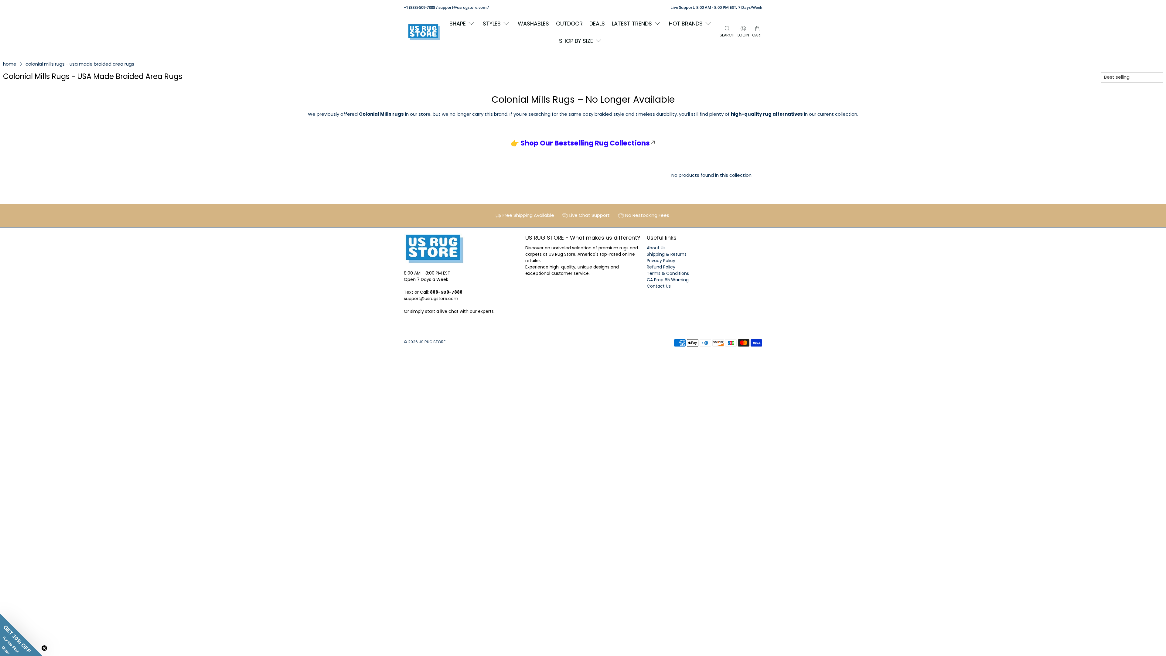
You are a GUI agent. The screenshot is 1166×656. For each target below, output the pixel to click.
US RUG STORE (432, 341)
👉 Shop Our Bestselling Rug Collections (580, 143)
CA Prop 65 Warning (668, 280)
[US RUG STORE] (424, 32)
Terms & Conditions (668, 273)
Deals (597, 23)
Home (9, 64)
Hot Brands (686, 23)
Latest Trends (632, 23)
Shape (457, 23)
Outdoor (569, 23)
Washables (533, 23)
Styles (492, 23)
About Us (656, 248)
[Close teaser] (44, 648)
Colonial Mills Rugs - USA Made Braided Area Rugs (80, 64)
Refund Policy (661, 267)
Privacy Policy (661, 261)
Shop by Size (576, 41)
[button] (21, 634)
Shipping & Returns (667, 254)
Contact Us (659, 286)
